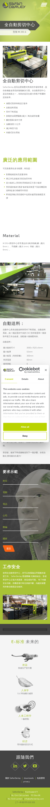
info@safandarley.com (34, 799)
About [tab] (41, 379)
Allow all (25, 427)
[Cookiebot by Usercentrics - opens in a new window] (29, 370)
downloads (29, 778)
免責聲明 (41, 778)
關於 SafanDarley (13, 778)
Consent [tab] (9, 379)
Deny (25, 436)
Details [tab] (25, 379)
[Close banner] (46, 370)
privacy (26, 781)
